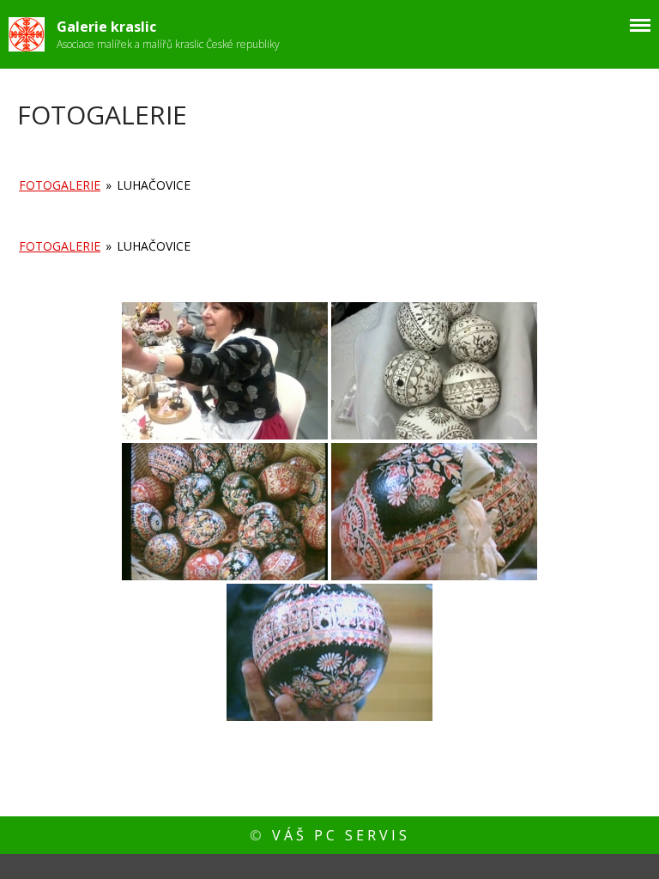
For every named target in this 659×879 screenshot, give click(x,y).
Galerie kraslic (106, 26)
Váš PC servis (341, 835)
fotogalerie (59, 185)
